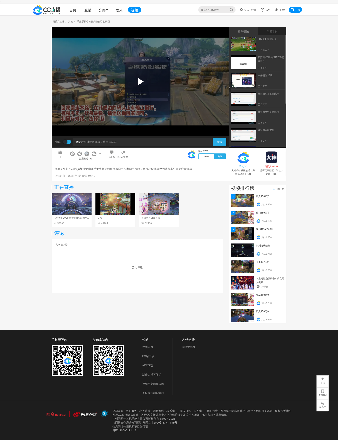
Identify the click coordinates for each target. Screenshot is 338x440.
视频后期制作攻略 (153, 383)
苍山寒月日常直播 (150, 217)
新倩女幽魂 (58, 21)
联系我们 (171, 411)
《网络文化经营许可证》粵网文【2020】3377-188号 (144, 422)
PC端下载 (148, 356)
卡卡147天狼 (263, 261)
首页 (72, 9)
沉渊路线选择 (263, 245)
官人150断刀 (263, 196)
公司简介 (117, 411)
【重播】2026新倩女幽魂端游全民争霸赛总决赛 (79, 217)
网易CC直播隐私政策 (125, 415)
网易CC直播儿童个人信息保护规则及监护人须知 (170, 415)
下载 (282, 10)
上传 (322, 382)
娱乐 (119, 9)
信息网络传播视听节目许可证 (130, 426)
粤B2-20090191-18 (124, 430)
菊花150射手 (263, 212)
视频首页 (147, 346)
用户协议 (212, 411)
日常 (99, 217)
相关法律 (144, 411)
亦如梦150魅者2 (264, 229)
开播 (297, 9)
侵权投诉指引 (283, 411)
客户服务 (131, 411)
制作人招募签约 (151, 374)
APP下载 (147, 365)
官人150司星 (263, 311)
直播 (88, 9)
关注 (220, 156)
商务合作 (185, 411)
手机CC (322, 394)
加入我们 (198, 411)
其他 (70, 21)
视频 (134, 9)
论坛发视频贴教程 (153, 392)
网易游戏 (158, 411)
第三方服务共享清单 (214, 415)
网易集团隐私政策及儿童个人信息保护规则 (246, 411)
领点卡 (322, 406)
